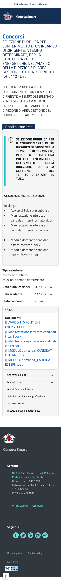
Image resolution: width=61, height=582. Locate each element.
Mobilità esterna (16, 382)
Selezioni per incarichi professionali (26, 396)
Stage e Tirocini (15, 403)
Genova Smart (26, 16)
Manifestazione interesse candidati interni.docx (30, 334)
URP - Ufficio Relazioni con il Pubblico (33, 473)
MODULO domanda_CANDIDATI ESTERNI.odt (29, 362)
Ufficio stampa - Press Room (27, 506)
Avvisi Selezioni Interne (20, 389)
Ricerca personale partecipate (23, 411)
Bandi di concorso (18, 126)
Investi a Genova (38, 4)
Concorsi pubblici (16, 375)
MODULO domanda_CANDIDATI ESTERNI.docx (29, 353)
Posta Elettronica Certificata (27, 477)
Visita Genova (21, 4)
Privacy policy (14, 553)
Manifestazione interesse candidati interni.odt (30, 343)
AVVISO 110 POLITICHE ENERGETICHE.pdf (22, 325)
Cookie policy (35, 553)
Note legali (13, 562)
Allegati (10, 309)
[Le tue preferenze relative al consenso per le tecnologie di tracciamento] (6, 576)
